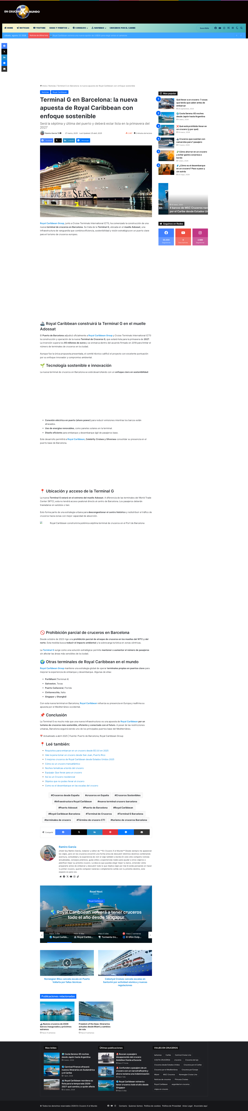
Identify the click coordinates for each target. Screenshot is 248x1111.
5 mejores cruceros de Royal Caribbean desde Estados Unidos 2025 (79, 759)
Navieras (99, 28)
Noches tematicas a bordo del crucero (64, 768)
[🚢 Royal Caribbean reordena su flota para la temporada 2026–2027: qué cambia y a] (52, 1084)
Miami (156, 1074)
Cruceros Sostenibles (128, 795)
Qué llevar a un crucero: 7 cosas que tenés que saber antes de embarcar (192, 102)
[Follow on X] (58, 133)
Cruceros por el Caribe (122, 28)
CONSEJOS (80, 28)
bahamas (158, 1055)
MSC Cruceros (169, 1074)
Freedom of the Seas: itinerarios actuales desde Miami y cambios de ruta (95, 1027)
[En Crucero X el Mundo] (22, 12)
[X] (79, 832)
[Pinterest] (110, 832)
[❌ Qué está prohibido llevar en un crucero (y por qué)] (166, 130)
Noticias (24, 28)
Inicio (44, 86)
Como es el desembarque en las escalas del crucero (71, 785)
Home (10, 28)
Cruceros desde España (65, 795)
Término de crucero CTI (91, 820)
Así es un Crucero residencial (60, 776)
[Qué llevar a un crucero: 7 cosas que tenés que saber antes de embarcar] (166, 103)
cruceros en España (98, 795)
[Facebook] (63, 832)
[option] (96, 914)
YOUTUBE (40, 28)
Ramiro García (51, 133)
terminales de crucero (58, 820)
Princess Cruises (181, 1079)
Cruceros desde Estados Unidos (167, 1065)
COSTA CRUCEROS (162, 1060)
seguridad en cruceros (180, 1084)
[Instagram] (74, 876)
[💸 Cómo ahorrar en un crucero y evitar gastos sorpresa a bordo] (166, 155)
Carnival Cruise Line (183, 1055)
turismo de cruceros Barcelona (129, 820)
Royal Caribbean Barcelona (65, 813)
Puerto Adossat (68, 807)
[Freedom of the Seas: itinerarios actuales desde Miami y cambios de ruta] (96, 1011)
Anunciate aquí (200, 1106)
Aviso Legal (187, 1106)
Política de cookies (152, 1106)
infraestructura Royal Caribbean (74, 801)
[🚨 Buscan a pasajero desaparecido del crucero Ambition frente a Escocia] (106, 1058)
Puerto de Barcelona (96, 807)
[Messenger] (126, 832)
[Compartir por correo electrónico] (142, 832)
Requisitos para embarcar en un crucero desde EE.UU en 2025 (77, 750)
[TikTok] (78, 876)
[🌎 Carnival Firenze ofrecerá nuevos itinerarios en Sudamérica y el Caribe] (52, 1070)
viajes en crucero (161, 1089)
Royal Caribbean (60, 92)
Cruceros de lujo (191, 1060)
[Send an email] (60, 133)
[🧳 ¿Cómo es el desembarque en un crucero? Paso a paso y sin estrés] (166, 169)
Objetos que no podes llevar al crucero (64, 781)
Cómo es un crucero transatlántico (62, 763)
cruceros (177, 1060)
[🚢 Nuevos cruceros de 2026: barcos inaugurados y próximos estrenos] (57, 1011)
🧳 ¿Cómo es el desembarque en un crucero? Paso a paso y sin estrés (190, 168)
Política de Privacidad (171, 1106)
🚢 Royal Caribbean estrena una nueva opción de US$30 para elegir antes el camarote (89, 35)
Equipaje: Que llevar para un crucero (63, 772)
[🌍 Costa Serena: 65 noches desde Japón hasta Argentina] (166, 117)
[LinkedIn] (94, 832)
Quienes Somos (136, 1106)
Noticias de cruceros (162, 1079)
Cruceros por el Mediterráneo (166, 1070)
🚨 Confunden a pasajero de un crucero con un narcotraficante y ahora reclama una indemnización (132, 1071)
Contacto (123, 1106)
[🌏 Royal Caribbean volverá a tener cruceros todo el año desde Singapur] (106, 1085)
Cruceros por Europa (190, 1070)
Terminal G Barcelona (131, 813)
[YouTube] (71, 876)
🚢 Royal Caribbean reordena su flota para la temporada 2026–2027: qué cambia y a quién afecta (78, 1083)
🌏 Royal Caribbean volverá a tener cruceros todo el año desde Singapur (132, 1084)
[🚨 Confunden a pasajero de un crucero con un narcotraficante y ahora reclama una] (106, 1071)
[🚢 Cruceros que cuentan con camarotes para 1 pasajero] (166, 143)
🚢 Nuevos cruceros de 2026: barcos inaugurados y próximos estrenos (55, 1027)
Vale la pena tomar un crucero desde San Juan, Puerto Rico (75, 755)
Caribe (168, 1055)
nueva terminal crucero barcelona (118, 801)
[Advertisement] (124, 63)
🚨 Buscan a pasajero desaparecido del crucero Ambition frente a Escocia (128, 1057)
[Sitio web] (60, 876)
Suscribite (204, 28)
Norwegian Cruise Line (188, 1074)
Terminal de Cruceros (99, 813)
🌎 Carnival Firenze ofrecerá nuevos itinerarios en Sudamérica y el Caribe (78, 1070)
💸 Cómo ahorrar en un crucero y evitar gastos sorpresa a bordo (191, 154)
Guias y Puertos (58, 28)
